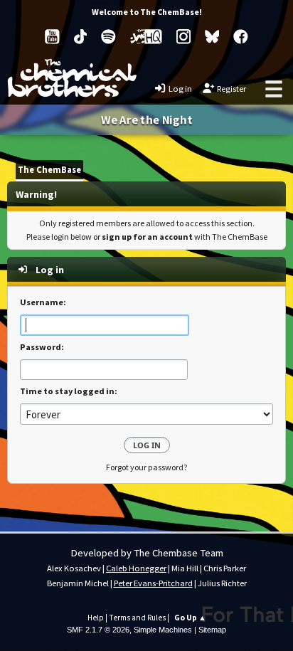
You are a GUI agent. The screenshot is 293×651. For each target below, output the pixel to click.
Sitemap (212, 629)
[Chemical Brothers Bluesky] (212, 36)
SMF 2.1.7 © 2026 (98, 629)
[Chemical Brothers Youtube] (52, 36)
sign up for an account (147, 236)
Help (95, 618)
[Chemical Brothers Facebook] (240, 36)
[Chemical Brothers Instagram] (183, 36)
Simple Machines (163, 629)
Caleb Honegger (136, 568)
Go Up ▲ (190, 618)
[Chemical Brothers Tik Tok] (80, 36)
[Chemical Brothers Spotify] (108, 36)
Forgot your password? (147, 467)
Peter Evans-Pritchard (153, 583)
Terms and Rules (137, 618)
